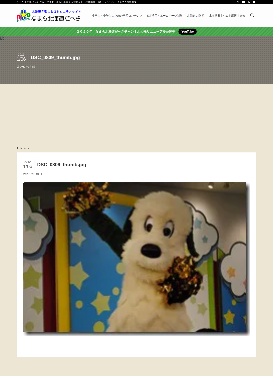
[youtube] (243, 2)
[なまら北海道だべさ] (49, 16)
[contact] (253, 2)
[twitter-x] (238, 2)
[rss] (248, 2)
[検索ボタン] (252, 15)
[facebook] (233, 2)
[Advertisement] (136, 114)
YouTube (187, 31)
